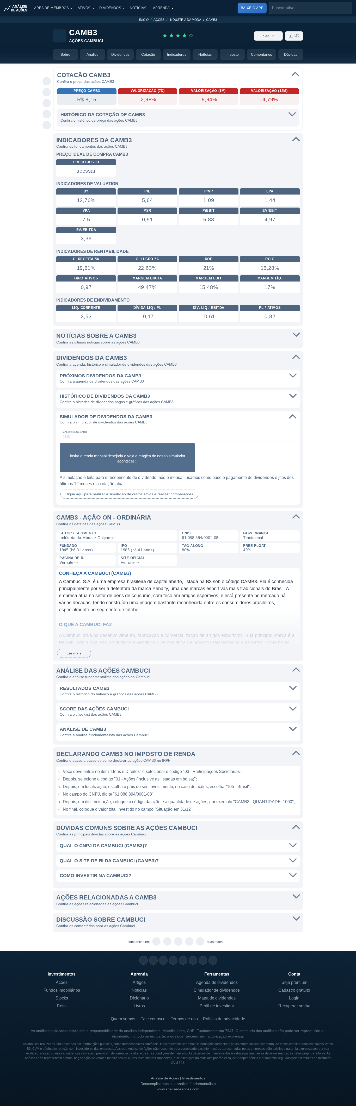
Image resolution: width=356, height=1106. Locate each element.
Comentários (261, 54)
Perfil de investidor (217, 1006)
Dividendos (110, 8)
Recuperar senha (294, 1006)
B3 (29, 1049)
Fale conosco (152, 1019)
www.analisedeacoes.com (178, 1089)
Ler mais (74, 653)
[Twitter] (163, 960)
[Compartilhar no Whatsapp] (47, 81)
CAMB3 (211, 20)
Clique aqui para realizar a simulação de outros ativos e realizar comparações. (129, 494)
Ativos (84, 8)
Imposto (232, 54)
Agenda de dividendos (217, 982)
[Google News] (193, 960)
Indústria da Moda (185, 20)
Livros (139, 1006)
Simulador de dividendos (217, 990)
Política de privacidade (224, 1019)
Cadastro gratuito (294, 990)
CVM (35, 1049)
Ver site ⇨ (68, 562)
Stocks (62, 998)
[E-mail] (212, 960)
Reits (61, 1006)
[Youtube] (183, 960)
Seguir (268, 36)
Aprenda (161, 8)
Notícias (138, 8)
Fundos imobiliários (62, 990)
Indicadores (176, 54)
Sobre (65, 54)
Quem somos (123, 1019)
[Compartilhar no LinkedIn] (47, 125)
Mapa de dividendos (217, 998)
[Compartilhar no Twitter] (47, 114)
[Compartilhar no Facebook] (47, 103)
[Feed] (203, 960)
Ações (159, 20)
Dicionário (139, 998)
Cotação (148, 54)
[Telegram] (173, 960)
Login (294, 998)
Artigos (139, 982)
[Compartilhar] (47, 70)
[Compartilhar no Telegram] (47, 92)
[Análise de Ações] (17, 8)
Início (144, 20)
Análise (93, 54)
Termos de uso (184, 1019)
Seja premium (294, 982)
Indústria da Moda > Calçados (87, 537)
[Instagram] (143, 960)
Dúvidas (290, 54)
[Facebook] (153, 960)
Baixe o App (252, 8)
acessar (86, 171)
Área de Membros (51, 8)
